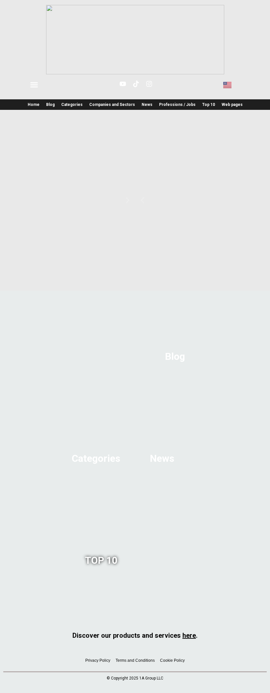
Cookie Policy (172, 660)
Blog (50, 104)
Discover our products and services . (135, 635)
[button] (34, 85)
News (147, 104)
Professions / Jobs (177, 104)
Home (34, 104)
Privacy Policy (97, 660)
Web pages (232, 104)
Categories (72, 104)
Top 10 (208, 104)
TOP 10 (101, 560)
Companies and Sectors (112, 104)
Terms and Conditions (135, 660)
